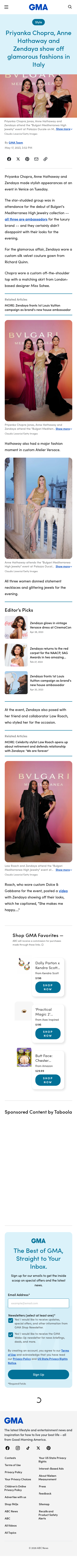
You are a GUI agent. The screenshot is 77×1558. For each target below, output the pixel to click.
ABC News (11, 1511)
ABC (7, 1518)
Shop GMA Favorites (35, 935)
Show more (63, 129)
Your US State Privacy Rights (52, 1459)
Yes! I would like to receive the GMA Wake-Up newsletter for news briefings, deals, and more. (40, 1337)
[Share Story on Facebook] (9, 159)
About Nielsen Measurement (47, 1477)
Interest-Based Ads (51, 1468)
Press (42, 1486)
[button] (6, 7)
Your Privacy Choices (18, 1479)
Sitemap (44, 1504)
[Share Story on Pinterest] (27, 159)
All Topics (10, 1532)
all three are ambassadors (26, 219)
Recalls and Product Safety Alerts (48, 1514)
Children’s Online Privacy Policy (15, 1488)
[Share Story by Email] (36, 159)
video (63, 890)
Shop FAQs (11, 1504)
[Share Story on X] (18, 159)
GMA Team (16, 142)
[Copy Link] (45, 159)
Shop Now (48, 987)
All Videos (11, 1525)
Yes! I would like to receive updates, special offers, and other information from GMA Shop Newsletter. (41, 1323)
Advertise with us (15, 1497)
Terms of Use (13, 1465)
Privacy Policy (22, 1359)
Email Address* (19, 1294)
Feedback (45, 1493)
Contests (10, 1458)
